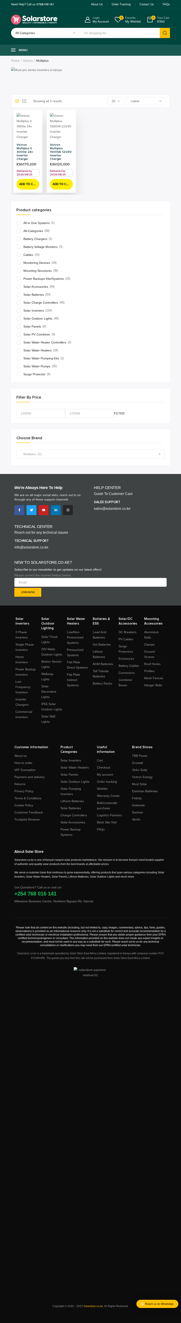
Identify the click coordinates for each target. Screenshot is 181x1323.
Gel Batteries (102, 644)
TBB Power (140, 755)
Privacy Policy (24, 791)
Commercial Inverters (23, 714)
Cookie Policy (23, 805)
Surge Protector (34, 374)
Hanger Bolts (153, 685)
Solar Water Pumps (36, 366)
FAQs (101, 829)
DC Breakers (127, 632)
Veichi (136, 819)
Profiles (149, 671)
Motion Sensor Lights (51, 664)
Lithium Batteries (99, 654)
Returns (19, 784)
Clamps (149, 644)
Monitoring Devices (36, 263)
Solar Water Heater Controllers (44, 342)
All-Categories (33, 231)
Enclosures (126, 658)
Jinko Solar (139, 770)
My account (105, 774)
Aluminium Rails (151, 634)
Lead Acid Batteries (99, 634)
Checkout (103, 767)
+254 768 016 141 (35, 894)
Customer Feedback (28, 812)
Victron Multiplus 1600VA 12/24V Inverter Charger (61, 152)
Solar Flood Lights (49, 639)
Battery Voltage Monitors (40, 247)
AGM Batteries (103, 664)
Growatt (137, 763)
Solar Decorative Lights (48, 692)
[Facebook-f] (19, 510)
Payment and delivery (29, 777)
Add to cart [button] (29, 184)
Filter (119, 413)
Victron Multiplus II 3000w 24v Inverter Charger (25, 152)
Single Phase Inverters (24, 647)
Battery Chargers (35, 239)
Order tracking (107, 781)
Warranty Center (108, 796)
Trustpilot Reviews (27, 819)
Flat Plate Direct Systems (77, 664)
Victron (28, 60)
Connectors (127, 673)
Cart (100, 760)
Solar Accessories (35, 286)
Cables (28, 255)
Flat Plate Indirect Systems (73, 680)
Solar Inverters (33, 310)
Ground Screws (149, 654)
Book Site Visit (107, 822)
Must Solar (139, 784)
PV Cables (126, 639)
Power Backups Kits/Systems (43, 278)
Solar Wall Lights (48, 719)
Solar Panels (32, 326)
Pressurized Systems (75, 652)
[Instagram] (68, 510)
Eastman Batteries (145, 791)
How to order (23, 763)
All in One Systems (36, 223)
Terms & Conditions (27, 798)
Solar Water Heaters (37, 350)
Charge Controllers (73, 815)
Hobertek (138, 805)
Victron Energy (142, 777)
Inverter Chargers (21, 702)
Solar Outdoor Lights (37, 318)
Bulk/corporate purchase (107, 805)
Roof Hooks (152, 664)
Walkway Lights (47, 676)
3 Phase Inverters (21, 634)
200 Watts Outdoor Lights (51, 651)
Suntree (137, 812)
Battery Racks (102, 683)
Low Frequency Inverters (22, 687)
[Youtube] (44, 510)
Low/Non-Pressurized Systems (75, 637)
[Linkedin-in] (56, 510)
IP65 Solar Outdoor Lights (51, 706)
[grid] (17, 101)
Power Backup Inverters (25, 671)
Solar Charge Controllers (40, 302)
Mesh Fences (153, 678)
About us (20, 755)
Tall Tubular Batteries (101, 673)
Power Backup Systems (70, 832)
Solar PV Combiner (36, 334)
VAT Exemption (25, 770)
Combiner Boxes (125, 682)
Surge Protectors (126, 648)
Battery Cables (129, 665)
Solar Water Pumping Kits (41, 358)
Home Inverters (21, 659)
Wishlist (102, 788)
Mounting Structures (37, 270)
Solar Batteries (33, 294)
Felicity (137, 798)
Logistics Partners (109, 815)
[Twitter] (31, 510)
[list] (24, 101)
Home (15, 60)
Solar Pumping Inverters (70, 791)
